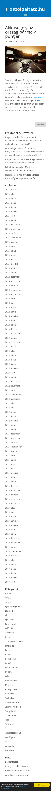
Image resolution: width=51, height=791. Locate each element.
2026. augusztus (12, 189)
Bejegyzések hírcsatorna (16, 766)
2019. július (10, 560)
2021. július (10, 455)
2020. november (12, 490)
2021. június (10, 460)
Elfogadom (41, 785)
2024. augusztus (12, 294)
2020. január (10, 534)
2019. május (10, 568)
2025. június (10, 250)
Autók (22, 41)
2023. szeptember (13, 342)
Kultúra (8, 671)
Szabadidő (9, 693)
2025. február (11, 268)
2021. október (11, 442)
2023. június (10, 355)
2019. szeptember (13, 551)
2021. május (10, 464)
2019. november (12, 542)
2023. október (11, 338)
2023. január (10, 377)
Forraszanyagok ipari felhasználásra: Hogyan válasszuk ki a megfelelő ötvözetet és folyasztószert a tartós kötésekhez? (24, 151)
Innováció (9, 645)
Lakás (7, 676)
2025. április (10, 259)
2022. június (10, 407)
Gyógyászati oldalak (14, 641)
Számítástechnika (13, 706)
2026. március (11, 211)
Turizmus (9, 724)
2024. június (10, 303)
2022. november (12, 385)
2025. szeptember (13, 237)
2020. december (12, 486)
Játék (7, 650)
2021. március (11, 473)
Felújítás (9, 628)
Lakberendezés (12, 680)
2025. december (12, 224)
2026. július (10, 194)
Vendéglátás (10, 737)
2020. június (10, 512)
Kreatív (8, 663)
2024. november (12, 281)
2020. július (10, 507)
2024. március (11, 316)
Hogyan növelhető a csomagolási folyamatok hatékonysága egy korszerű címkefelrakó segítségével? (23, 140)
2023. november (12, 333)
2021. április (10, 468)
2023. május (10, 359)
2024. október (11, 285)
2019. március (11, 577)
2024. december (12, 276)
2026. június (10, 198)
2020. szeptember (13, 499)
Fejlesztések (10, 624)
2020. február (11, 529)
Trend (7, 719)
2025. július (10, 246)
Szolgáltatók (10, 711)
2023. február (11, 372)
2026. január (10, 220)
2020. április (10, 521)
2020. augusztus (12, 503)
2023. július (10, 351)
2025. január (10, 272)
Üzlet (7, 728)
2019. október (11, 547)
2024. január (10, 324)
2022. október (11, 390)
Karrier (8, 654)
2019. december (12, 538)
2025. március (11, 263)
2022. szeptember (13, 394)
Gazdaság (9, 632)
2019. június (10, 564)
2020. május (10, 516)
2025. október (11, 233)
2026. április (10, 207)
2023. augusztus (12, 346)
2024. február (11, 320)
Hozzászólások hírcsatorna (17, 770)
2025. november (12, 229)
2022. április (10, 416)
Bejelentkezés (11, 761)
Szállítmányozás (12, 702)
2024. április (10, 311)
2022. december (12, 381)
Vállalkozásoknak (13, 732)
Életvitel (8, 615)
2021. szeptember (13, 446)
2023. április (10, 364)
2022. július (10, 403)
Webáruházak (11, 746)
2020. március (11, 525)
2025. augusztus (12, 242)
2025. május (10, 255)
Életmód (9, 610)
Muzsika (9, 685)
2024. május (10, 307)
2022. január (10, 429)
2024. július (10, 298)
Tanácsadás (10, 715)
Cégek (8, 602)
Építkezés (9, 619)
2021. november (12, 438)
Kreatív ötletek (11, 667)
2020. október (11, 494)
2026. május (10, 202)
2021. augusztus (12, 451)
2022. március (11, 420)
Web (7, 741)
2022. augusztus (12, 399)
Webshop (9, 750)
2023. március (11, 368)
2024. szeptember (13, 290)
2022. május (10, 412)
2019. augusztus (12, 555)
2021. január (10, 481)
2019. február (11, 581)
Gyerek (8, 637)
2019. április (10, 573)
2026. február (11, 215)
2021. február (11, 477)
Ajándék (8, 593)
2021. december (12, 433)
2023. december (12, 329)
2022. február (11, 425)
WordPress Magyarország (17, 775)
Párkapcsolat (11, 689)
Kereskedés (10, 658)
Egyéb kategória (12, 606)
